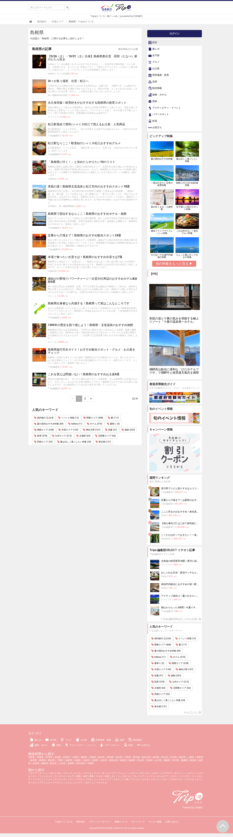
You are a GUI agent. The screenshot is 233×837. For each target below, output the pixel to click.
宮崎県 (71, 763)
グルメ (155, 62)
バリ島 (125, 779)
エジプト (78, 782)
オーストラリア (36, 782)
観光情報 (157, 88)
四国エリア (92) (45, 441)
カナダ (145, 779)
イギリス (87, 773)
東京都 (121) (104, 441)
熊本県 (53, 763)
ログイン (174, 33)
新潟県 (156, 757)
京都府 (77, 760)
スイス (77, 773)
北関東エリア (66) (107, 435)
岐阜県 (33, 760)
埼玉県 (119, 757)
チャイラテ (53, 117)
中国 (107, 776)
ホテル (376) (95, 423)
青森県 (40, 757)
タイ (113, 776)
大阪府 (86, 760)
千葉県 (127, 757)
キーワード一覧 (193, 712)
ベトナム (150, 776)
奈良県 (103, 760)
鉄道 (154, 121)
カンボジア (162, 776)
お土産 (155, 68)
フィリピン (38, 779)
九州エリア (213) (63, 435)
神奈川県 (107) (92, 429)
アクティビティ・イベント (166, 108)
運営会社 (80, 821)
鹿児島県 (80, 763)
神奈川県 (146, 757)
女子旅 (155, 55)
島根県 (132, 760)
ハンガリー (132, 773)
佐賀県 (36, 763)
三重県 (60, 760)
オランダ (144, 773)
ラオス (173, 776)
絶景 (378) (42, 435)
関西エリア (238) (45, 429)
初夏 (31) (112, 429)
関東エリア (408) (94, 418)
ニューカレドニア (102, 779)
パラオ (88, 779)
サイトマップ (138, 821)
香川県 (175, 760)
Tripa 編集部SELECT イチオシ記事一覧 (182, 619)
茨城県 (92, 757)
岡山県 (140, 760)
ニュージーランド (54, 782)
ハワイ (71, 779)
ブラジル (189, 779)
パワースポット (160, 114)
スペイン (43, 773)
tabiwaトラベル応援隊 (59, 73)
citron (164, 515)
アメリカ (135, 779)
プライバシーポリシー (100, 821)
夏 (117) (114, 418)
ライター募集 (154, 821)
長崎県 (44, 763)
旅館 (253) (129, 429)
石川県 (173, 757)
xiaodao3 (165, 538)
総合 (154, 42)
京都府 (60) (84, 435)
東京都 (136, 757)
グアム (79, 779)
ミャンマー (184, 776)
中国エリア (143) (69, 429)
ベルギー (155, 773)
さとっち (52, 296)
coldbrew (52, 179)
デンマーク (59, 776)
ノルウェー (190, 773)
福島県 (84, 757)
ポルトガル (55, 773)
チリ (198, 779)
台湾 (85, 776)
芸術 (154, 101)
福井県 (182, 757)
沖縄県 (90, 763)
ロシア (71, 776)
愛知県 (51, 760)
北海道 (31, 757)
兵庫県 (95, 760)
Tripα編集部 (54, 135)
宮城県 (57, 757)
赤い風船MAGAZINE (58, 95)
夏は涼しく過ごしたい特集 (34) (75, 441)
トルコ (68, 782)
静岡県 (42, 760)
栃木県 (101, 757)
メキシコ (155, 779)
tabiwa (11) (76, 423)
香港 (91, 776)
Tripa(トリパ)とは (63, 821)
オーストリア (109, 773)
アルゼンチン (176, 779)
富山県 (164, 757)
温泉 (154, 81)
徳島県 (167, 760)
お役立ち (157, 127)
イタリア (32, 773)
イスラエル (101, 782)
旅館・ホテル (159, 94)
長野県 (199, 757)
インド (49, 779)
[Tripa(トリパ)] (116, 9)
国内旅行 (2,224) (45, 418)
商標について (121, 821)
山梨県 (191, 757)
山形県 (75, 757)
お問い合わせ (171, 821)
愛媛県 (184, 760)
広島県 (149, 760)
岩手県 (49, 757)
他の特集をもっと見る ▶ (174, 263)
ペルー (164, 779)
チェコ (121, 773)
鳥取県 (123, 760)
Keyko (164, 576)
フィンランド (45, 776)
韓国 (78, 776)
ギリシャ (179, 773)
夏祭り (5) (114, 423)
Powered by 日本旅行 (193, 807)
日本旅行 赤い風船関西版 (61, 206)
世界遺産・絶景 (160, 75)
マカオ (99, 776)
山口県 (158, 760)
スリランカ (59, 779)
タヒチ (116, 779)
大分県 (62, 763)
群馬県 (110, 757)
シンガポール (124, 776)
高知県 (193, 760)
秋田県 (66, 757)
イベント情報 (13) (70, 418)
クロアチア (166, 773)
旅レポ (155, 49)
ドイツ (97, 773)
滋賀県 (68, 760)
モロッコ (89, 782)
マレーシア (138, 776)
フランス (67, 773)
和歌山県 (113, 760)
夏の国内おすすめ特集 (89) (50, 423)
